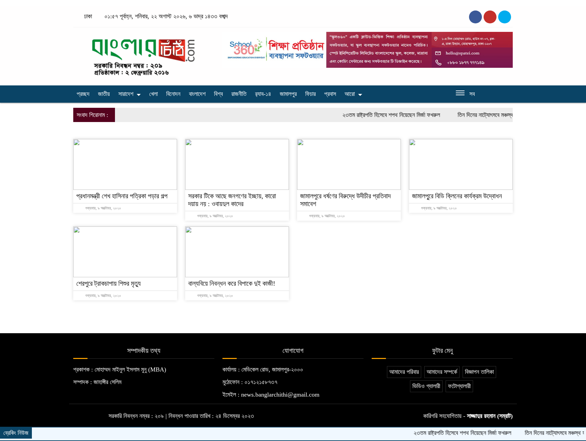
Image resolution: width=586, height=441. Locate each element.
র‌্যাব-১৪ (263, 94)
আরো (350, 94)
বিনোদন (173, 94)
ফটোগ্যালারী (459, 386)
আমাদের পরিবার (404, 371)
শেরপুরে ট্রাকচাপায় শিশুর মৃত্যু (108, 283)
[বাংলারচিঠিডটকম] (143, 54)
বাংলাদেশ (197, 94)
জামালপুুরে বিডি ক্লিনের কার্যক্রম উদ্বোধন (457, 196)
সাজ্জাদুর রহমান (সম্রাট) (490, 416)
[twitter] (490, 17)
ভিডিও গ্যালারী (426, 386)
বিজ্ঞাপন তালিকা (479, 371)
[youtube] (504, 17)
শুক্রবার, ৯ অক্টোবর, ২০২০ (102, 208)
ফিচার (310, 94)
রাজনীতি (239, 94)
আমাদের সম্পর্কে (442, 371)
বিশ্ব (218, 94)
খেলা (153, 94)
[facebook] (475, 17)
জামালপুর (288, 94)
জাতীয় (104, 94)
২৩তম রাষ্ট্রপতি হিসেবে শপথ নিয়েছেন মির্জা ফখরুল (381, 115)
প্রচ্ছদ (83, 94)
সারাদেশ (125, 94)
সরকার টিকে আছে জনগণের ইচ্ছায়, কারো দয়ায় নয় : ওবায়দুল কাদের (232, 199)
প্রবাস (330, 94)
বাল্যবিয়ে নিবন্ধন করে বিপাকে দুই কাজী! (231, 283)
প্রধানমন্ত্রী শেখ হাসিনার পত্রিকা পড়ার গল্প (122, 196)
